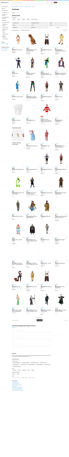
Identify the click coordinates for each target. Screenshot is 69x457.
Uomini (14, 19)
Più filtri (58, 27)
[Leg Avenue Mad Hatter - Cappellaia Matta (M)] (32, 210)
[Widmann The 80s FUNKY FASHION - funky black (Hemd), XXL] (61, 67)
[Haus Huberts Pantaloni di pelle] (47, 163)
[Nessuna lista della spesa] (64, 2)
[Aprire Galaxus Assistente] (60, 2)
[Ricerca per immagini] (47, 2)
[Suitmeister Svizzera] (47, 139)
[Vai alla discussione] (39, 332)
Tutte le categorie (5, 6)
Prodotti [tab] (13, 12)
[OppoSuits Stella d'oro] (47, 210)
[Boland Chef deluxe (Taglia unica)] (18, 114)
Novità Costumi (14, 375)
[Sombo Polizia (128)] (18, 67)
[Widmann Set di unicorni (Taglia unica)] (18, 43)
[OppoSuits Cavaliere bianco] (47, 186)
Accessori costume (5, 12)
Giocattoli (3, 8)
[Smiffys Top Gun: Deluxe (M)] (18, 210)
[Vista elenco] (66, 30)
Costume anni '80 (34, 19)
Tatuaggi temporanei (4, 36)
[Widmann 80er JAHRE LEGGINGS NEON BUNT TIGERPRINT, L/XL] (32, 90)
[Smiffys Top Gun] (61, 90)
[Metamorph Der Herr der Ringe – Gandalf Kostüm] (32, 304)
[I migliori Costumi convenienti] (18, 136)
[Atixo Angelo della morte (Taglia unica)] (32, 163)
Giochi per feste (5, 27)
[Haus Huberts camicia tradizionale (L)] (61, 280)
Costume (4, 20)
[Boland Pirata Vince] (18, 280)
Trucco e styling (4, 50)
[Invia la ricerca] (13, 2)
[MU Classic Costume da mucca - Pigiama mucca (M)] (32, 257)
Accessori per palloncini (4, 15)
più (31, 345)
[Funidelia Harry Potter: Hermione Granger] (32, 186)
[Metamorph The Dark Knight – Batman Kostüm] (32, 233)
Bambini (28, 19)
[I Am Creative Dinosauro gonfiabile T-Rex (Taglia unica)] (32, 43)
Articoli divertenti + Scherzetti (5, 18)
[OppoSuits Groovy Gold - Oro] (32, 280)
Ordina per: (14, 30)
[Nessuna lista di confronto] (62, 2)
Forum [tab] (17, 12)
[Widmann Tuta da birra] (61, 257)
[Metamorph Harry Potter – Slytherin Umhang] (61, 304)
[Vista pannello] (64, 30)
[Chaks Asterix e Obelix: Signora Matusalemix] (18, 304)
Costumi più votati (15, 372)
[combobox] (17, 30)
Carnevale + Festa (5, 10)
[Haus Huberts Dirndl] (32, 114)
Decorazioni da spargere (4, 25)
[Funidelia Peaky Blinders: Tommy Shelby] (47, 304)
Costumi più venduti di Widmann (17, 376)
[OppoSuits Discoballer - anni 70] (61, 233)
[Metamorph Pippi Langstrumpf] (61, 114)
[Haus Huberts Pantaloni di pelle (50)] (47, 90)
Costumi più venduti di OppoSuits (17, 379)
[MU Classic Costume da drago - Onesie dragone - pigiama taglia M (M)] (18, 257)
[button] (23, 47)
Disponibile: (23, 30)
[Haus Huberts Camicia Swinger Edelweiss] (61, 139)
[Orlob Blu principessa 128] (32, 139)
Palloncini (3, 32)
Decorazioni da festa (5, 22)
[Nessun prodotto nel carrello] (66, 2)
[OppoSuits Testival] (47, 233)
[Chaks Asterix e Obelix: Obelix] (18, 233)
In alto (66, 320)
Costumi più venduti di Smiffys (17, 378)
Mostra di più (39, 320)
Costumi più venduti (15, 371)
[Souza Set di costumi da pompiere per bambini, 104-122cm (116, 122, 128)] (47, 114)
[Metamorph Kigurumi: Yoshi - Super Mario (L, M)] (18, 186)
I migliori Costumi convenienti (17, 374)
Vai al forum (14, 327)
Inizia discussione (63, 326)
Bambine (23, 19)
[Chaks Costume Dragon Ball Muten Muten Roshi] (61, 210)
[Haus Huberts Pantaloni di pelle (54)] (47, 43)
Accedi (55, 2)
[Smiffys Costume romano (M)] (18, 90)
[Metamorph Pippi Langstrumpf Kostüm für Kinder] (61, 43)
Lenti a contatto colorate (5, 30)
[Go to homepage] (5, 2)
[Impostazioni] (51, 2)
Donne (19, 19)
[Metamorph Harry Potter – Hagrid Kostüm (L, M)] (61, 186)
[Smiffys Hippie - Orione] (47, 257)
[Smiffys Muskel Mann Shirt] (18, 163)
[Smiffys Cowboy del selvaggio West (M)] (32, 67)
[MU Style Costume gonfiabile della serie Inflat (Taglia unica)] (47, 67)
